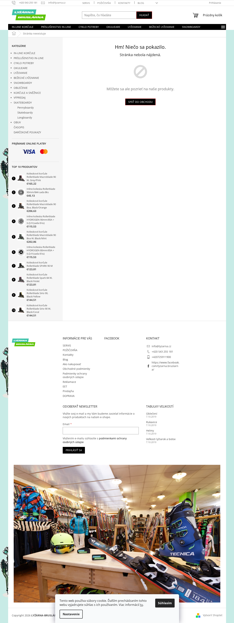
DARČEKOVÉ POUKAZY (27, 132)
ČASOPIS (19, 127)
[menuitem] (22, 27)
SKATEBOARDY (23, 102)
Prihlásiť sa (74, 450)
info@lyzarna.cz (161, 346)
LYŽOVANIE (20, 73)
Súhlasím (165, 603)
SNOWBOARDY (23, 83)
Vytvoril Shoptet (212, 615)
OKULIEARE (21, 68)
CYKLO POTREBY (24, 63)
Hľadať (144, 15)
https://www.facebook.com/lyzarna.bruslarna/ (165, 366)
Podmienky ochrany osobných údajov (75, 375)
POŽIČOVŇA (104, 3)
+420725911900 (161, 357)
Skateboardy (25, 112)
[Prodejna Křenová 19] (117, 533)
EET (65, 386)
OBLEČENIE (21, 88)
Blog (141, 3)
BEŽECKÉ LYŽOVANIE (26, 78)
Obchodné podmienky (76, 368)
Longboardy (24, 117)
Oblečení (151, 413)
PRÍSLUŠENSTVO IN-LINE (29, 58)
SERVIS (86, 3)
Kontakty (124, 3)
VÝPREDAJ (20, 97)
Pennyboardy (25, 107)
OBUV (17, 122)
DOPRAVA (69, 396)
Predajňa (68, 391)
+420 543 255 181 (162, 351)
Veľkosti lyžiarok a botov (161, 439)
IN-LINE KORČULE (24, 53)
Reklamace (69, 382)
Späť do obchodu (140, 102)
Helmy (150, 430)
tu (141, 605)
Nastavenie (71, 614)
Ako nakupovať (72, 364)
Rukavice (151, 422)
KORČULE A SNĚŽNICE (27, 93)
